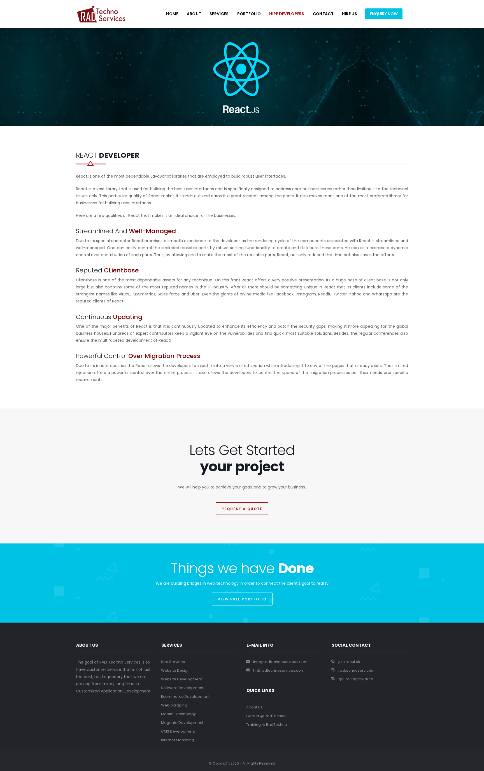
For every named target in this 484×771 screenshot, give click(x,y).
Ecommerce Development (185, 696)
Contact (323, 14)
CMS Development (178, 731)
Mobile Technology (178, 714)
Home (172, 14)
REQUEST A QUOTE (242, 508)
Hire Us (349, 14)
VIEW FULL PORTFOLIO (242, 599)
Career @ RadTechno (266, 716)
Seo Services (173, 661)
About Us (254, 707)
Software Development (182, 687)
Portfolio (249, 14)
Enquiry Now (384, 14)
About (194, 14)
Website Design (175, 670)
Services (219, 14)
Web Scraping (174, 705)
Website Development (181, 679)
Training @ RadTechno (266, 724)
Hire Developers (286, 14)
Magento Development (182, 722)
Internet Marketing (177, 740)
